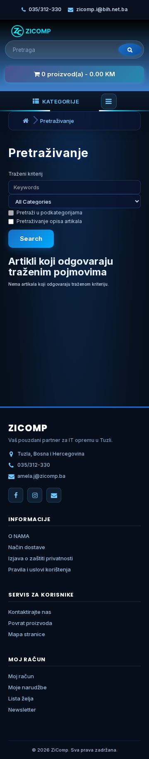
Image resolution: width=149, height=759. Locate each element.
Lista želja (21, 698)
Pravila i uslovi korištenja (39, 569)
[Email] (53, 495)
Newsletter (22, 709)
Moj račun (21, 676)
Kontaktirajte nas (29, 612)
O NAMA (18, 536)
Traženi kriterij (25, 174)
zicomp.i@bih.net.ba (101, 9)
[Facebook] (15, 495)
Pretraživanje (57, 120)
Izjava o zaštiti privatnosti (40, 558)
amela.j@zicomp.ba (41, 476)
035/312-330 (45, 9)
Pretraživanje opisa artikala (49, 221)
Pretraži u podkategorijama (49, 212)
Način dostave (26, 547)
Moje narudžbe (27, 687)
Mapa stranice (26, 634)
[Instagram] (34, 495)
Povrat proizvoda (30, 623)
